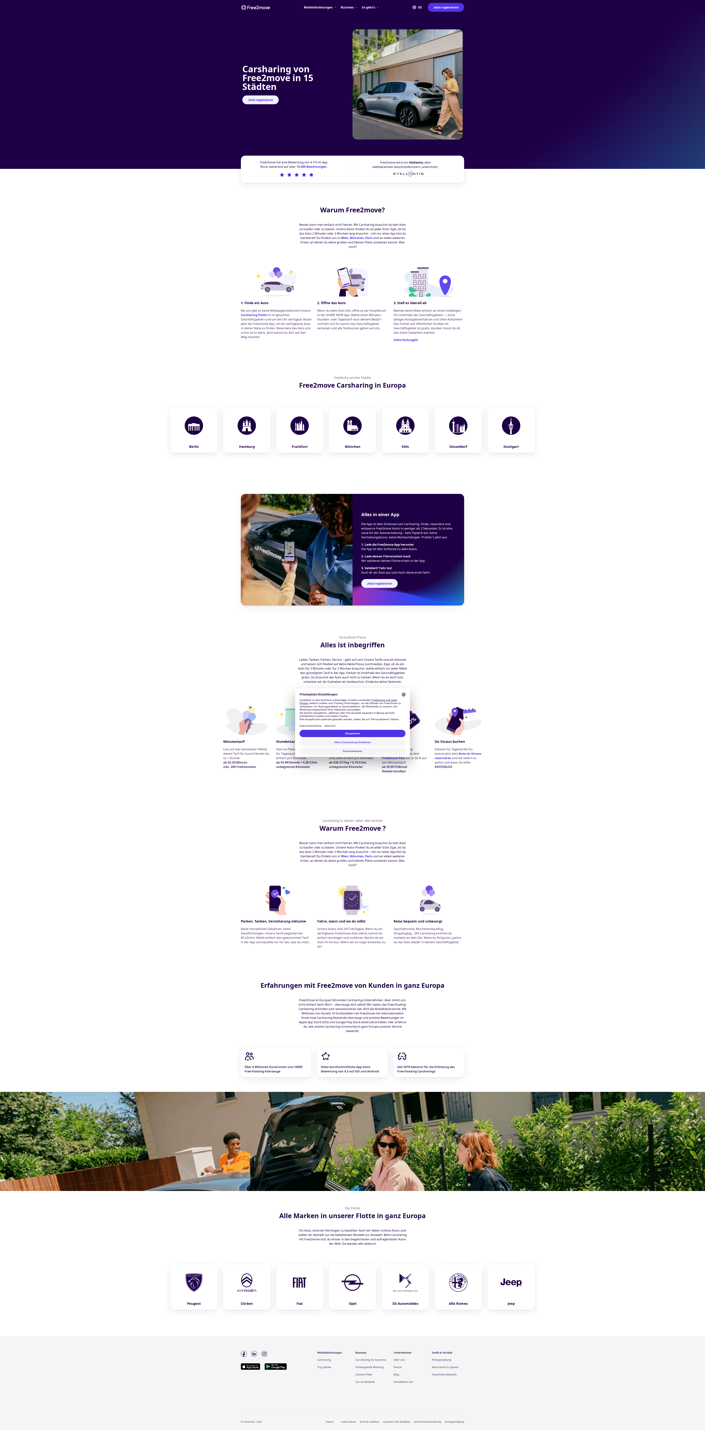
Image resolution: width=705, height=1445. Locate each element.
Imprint (329, 1421)
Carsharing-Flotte (254, 315)
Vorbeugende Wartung (369, 1367)
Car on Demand (365, 1382)
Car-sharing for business (370, 1359)
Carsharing (324, 1359)
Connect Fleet (363, 1374)
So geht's (368, 7)
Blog (396, 1374)
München (357, 238)
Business (347, 7)
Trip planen (324, 1367)
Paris (369, 238)
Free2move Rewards (444, 1374)
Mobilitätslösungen (318, 7)
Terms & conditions (369, 1421)
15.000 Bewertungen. (312, 167)
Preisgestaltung (441, 1359)
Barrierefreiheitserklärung (427, 1421)
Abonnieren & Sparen (445, 1367)
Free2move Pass (393, 758)
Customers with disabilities (396, 1421)
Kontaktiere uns (403, 1382)
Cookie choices (348, 1421)
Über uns (399, 1359)
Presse (398, 1367)
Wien (344, 238)
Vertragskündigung (454, 1421)
